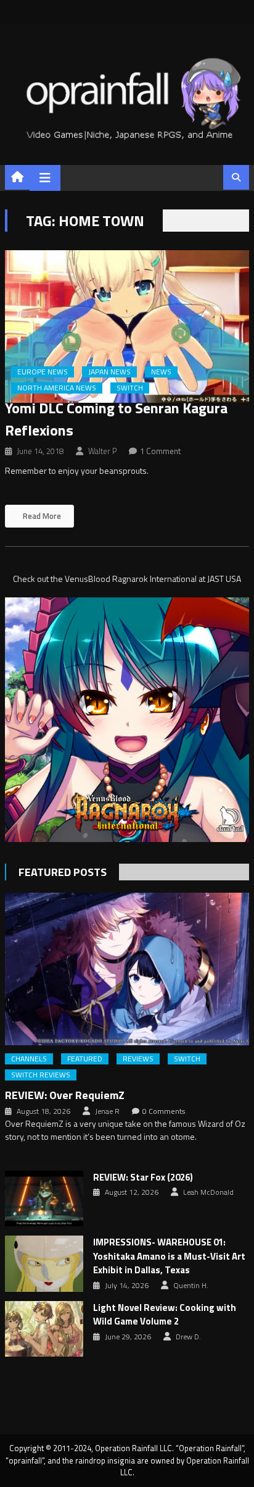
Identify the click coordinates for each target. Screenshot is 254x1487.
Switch (130, 388)
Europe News (42, 371)
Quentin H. (190, 1285)
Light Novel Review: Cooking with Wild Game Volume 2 (164, 1315)
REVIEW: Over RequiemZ (65, 1095)
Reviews (138, 1058)
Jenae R (107, 1111)
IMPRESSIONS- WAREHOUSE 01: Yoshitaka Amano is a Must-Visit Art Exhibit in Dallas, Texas (169, 1256)
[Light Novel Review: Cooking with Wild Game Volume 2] (44, 1329)
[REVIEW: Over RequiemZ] (127, 969)
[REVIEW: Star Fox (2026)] (44, 1198)
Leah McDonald (208, 1192)
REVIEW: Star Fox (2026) (143, 1177)
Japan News (109, 371)
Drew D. (188, 1336)
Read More (41, 516)
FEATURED (84, 1058)
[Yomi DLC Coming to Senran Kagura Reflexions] (127, 326)
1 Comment (160, 451)
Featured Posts (62, 872)
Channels (29, 1058)
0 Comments (163, 1111)
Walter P (102, 451)
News (161, 371)
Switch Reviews (40, 1074)
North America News (56, 388)
